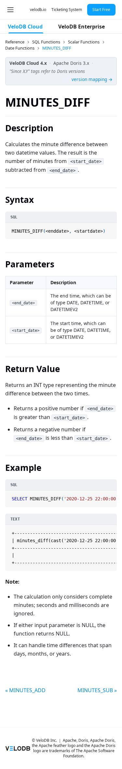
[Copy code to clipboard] (111, 228)
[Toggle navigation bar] (10, 10)
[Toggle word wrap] (104, 496)
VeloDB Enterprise (81, 26)
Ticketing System (66, 9)
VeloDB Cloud (25, 26)
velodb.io (38, 9)
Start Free (101, 9)
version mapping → (92, 79)
